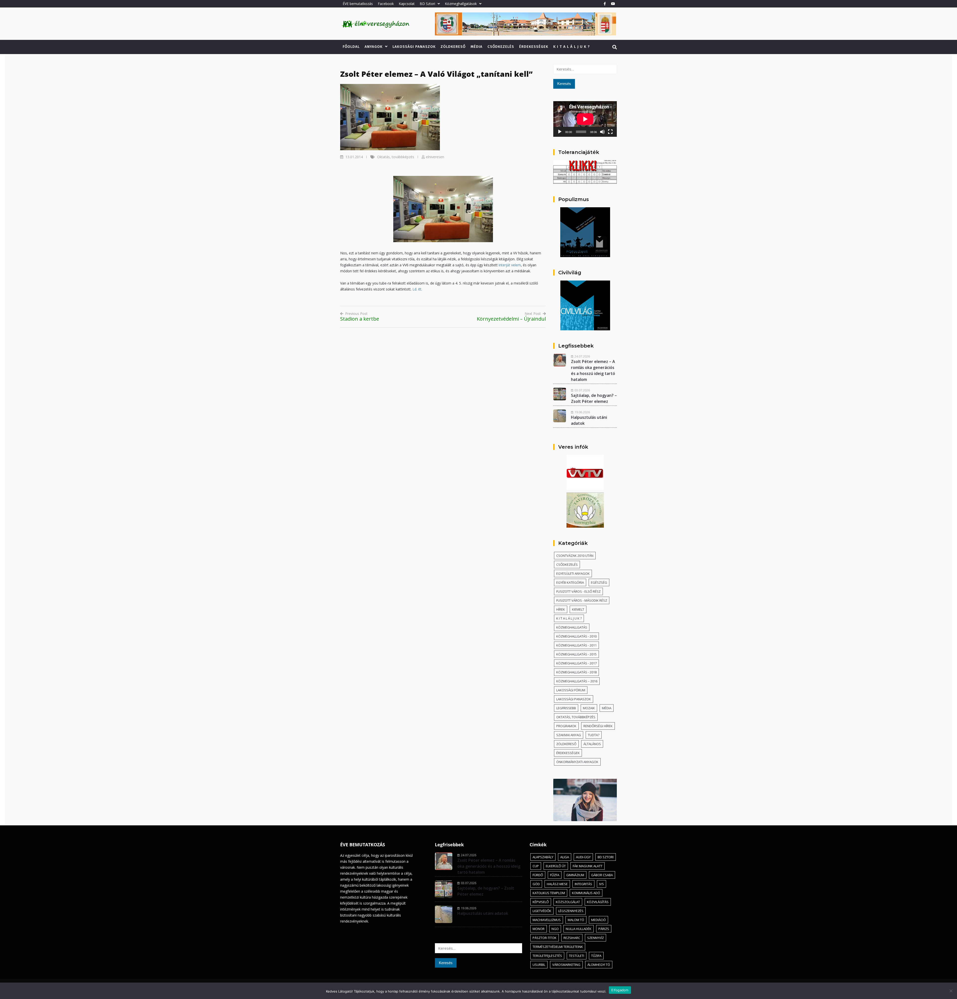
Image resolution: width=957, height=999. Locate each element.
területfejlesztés (547, 955)
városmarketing (566, 964)
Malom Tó (576, 920)
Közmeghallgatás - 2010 (576, 636)
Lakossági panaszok (414, 46)
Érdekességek (533, 46)
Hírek (560, 609)
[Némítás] (602, 131)
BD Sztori (427, 3)
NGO (555, 929)
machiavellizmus (547, 920)
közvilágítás (598, 902)
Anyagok (374, 46)
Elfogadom (619, 990)
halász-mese (557, 884)
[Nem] (950, 990)
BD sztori (606, 857)
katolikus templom (549, 893)
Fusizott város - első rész (578, 591)
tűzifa (596, 955)
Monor (539, 929)
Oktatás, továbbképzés (395, 156)
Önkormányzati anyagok (577, 762)
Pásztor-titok (545, 937)
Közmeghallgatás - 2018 (576, 672)
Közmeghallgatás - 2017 (576, 663)
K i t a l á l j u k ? (571, 46)
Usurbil (539, 964)
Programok (566, 726)
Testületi (576, 955)
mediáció (598, 920)
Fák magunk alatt (587, 866)
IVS (601, 884)
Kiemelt (578, 609)
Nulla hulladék (578, 929)
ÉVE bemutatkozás (358, 3)
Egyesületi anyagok (573, 573)
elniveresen (435, 156)
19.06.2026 (582, 412)
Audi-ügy (583, 857)
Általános (592, 744)
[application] (585, 119)
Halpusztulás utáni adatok (482, 913)
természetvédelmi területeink (558, 946)
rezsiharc (571, 937)
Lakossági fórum (570, 690)
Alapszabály (543, 857)
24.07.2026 (582, 356)
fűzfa (554, 875)
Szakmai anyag (568, 735)
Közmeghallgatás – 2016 (576, 681)
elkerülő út (556, 866)
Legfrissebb (566, 708)
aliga (564, 857)
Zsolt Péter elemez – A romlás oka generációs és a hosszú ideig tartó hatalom (488, 866)
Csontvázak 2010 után (574, 555)
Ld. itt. (417, 289)
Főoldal (351, 46)
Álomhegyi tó (598, 964)
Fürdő (538, 875)
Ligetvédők (542, 911)
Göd (536, 884)
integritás (583, 884)
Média (476, 46)
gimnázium (575, 875)
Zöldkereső (453, 46)
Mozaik (589, 708)
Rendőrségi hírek (598, 726)
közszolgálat (568, 902)
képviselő (541, 902)
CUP (536, 866)
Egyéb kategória (570, 582)
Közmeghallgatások (461, 3)
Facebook (386, 3)
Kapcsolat (407, 3)
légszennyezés (570, 911)
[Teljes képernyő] (610, 131)
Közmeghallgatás (571, 627)
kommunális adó (586, 893)
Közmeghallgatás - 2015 (576, 654)
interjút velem (510, 265)
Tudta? (593, 735)
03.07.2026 (582, 390)
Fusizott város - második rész (581, 600)
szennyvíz (595, 937)
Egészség (599, 582)
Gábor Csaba (602, 875)
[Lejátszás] (559, 131)
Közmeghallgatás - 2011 (576, 645)
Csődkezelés (500, 46)
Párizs (603, 929)
